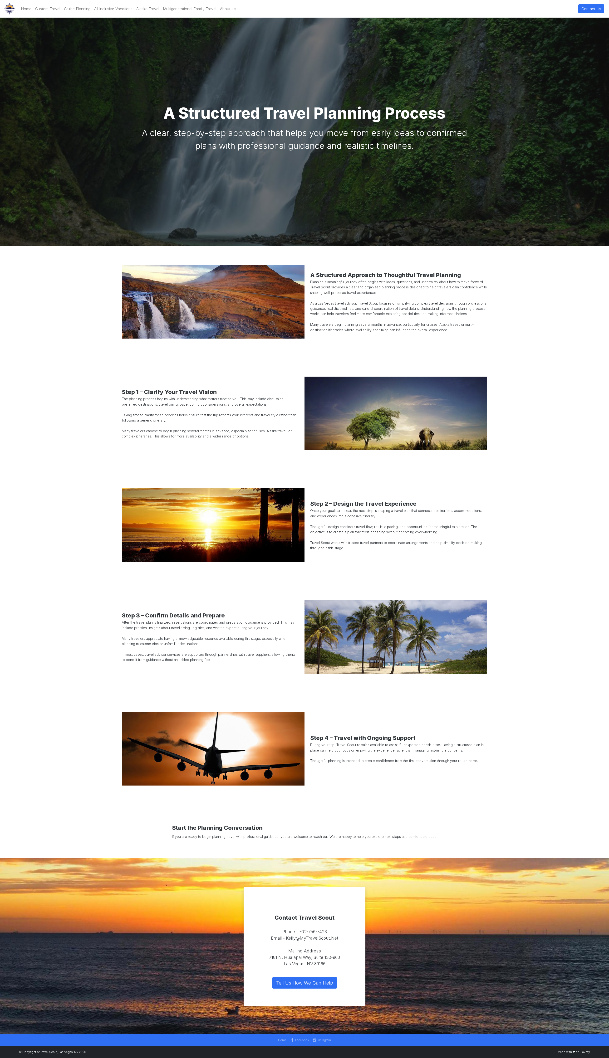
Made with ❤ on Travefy (574, 1052)
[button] (26, 9)
